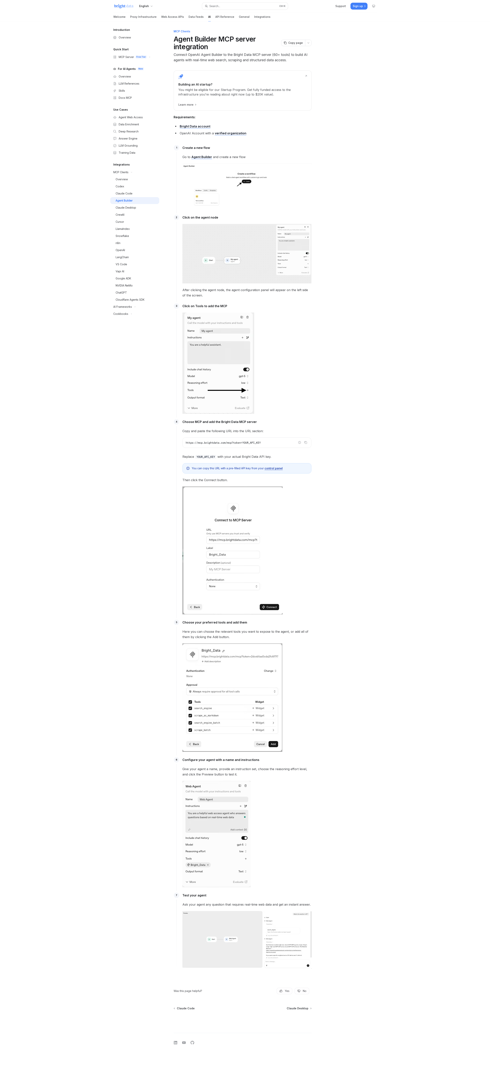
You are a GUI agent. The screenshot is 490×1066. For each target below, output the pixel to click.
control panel (274, 468)
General (244, 16)
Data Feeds (196, 16)
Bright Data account (195, 126)
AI (209, 16)
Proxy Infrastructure (143, 16)
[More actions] (308, 43)
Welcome (119, 16)
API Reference (224, 16)
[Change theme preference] (374, 6)
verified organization (230, 133)
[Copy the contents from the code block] (305, 442)
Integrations (262, 16)
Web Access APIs (172, 16)
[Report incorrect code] (299, 442)
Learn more (186, 104)
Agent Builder (201, 157)
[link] (243, 90)
